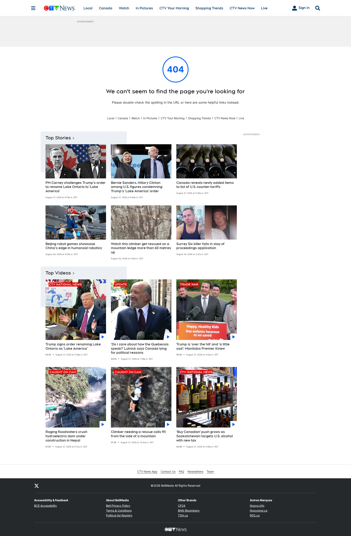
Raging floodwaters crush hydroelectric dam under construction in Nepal (66, 436)
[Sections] (33, 8)
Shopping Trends (209, 8)
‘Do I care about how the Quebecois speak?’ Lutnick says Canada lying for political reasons (140, 348)
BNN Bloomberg (188, 510)
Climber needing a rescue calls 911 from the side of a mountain (138, 434)
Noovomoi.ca (258, 510)
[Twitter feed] (36, 485)
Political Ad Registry (119, 515)
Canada (105, 8)
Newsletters (195, 471)
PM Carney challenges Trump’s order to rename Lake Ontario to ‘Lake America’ (76, 187)
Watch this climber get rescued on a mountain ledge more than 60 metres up (141, 248)
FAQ (181, 471)
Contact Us (168, 471)
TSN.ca (183, 515)
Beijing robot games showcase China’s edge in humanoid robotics (74, 246)
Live (264, 8)
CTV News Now (242, 8)
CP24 (181, 505)
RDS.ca (255, 515)
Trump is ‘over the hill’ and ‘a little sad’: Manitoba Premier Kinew (203, 346)
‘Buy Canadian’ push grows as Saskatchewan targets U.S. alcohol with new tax (204, 436)
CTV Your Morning (174, 8)
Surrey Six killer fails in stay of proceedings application (200, 246)
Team (210, 471)
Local (87, 8)
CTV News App (147, 471)
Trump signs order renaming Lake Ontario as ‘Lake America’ (73, 346)
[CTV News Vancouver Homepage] (59, 8)
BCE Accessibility (45, 505)
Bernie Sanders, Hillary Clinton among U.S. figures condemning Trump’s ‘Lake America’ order (136, 187)
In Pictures (144, 8)
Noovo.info (257, 505)
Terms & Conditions (119, 510)
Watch (124, 8)
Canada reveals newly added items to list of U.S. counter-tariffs (205, 185)
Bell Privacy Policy (118, 505)
